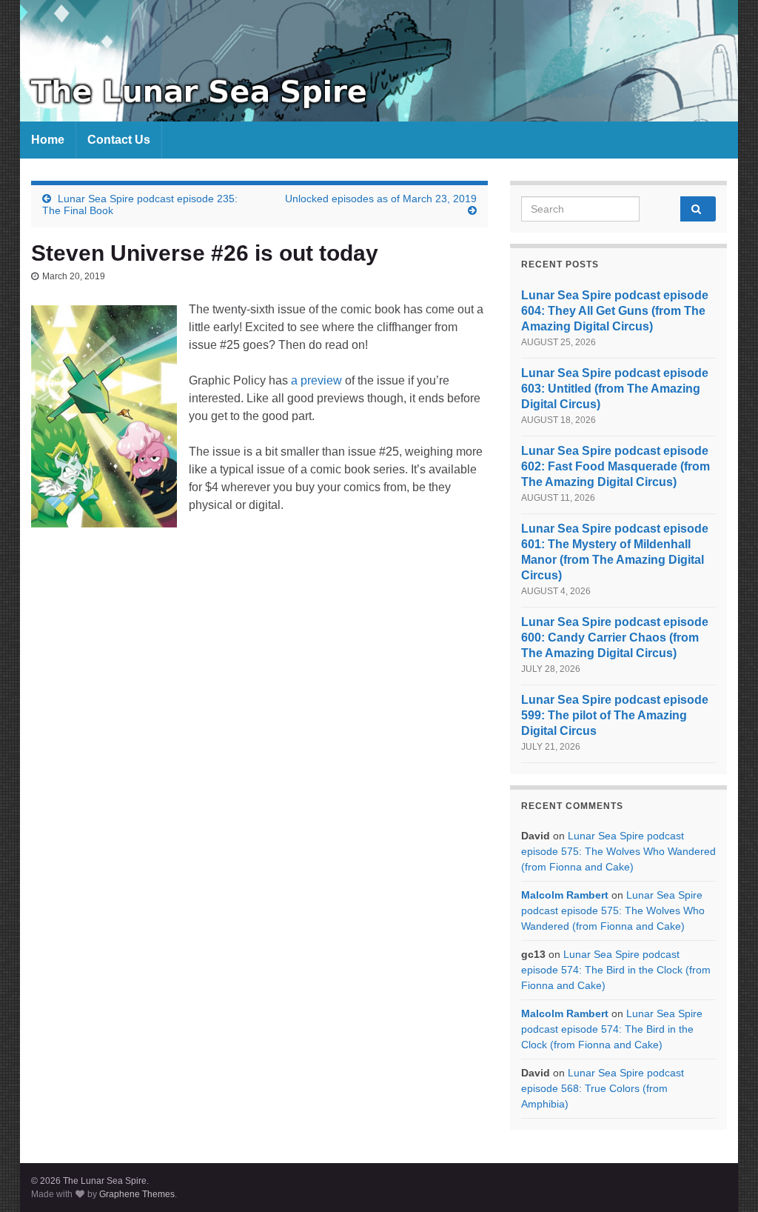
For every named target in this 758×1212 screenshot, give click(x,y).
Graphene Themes (137, 1194)
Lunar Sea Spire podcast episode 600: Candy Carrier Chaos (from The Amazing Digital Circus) (614, 637)
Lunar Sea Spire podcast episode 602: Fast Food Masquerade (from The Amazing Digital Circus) (615, 466)
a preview (316, 380)
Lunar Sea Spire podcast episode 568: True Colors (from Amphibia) (602, 1088)
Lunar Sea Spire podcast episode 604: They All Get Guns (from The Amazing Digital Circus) (614, 311)
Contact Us (118, 139)
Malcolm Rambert (564, 895)
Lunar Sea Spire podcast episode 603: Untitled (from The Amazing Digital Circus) (614, 388)
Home (47, 139)
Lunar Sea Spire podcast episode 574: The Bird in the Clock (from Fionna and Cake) (616, 969)
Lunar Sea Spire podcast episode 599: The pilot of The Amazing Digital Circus (614, 715)
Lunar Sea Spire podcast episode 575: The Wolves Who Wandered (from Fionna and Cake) (618, 851)
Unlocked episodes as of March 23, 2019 (381, 198)
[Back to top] (724, 1178)
